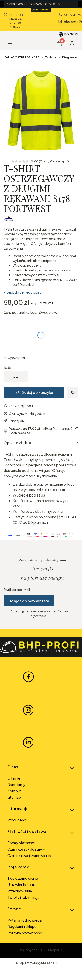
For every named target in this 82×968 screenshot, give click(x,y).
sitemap (14, 797)
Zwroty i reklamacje (23, 897)
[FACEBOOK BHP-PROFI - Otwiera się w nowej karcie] (28, 676)
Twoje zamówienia (22, 878)
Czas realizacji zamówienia (29, 855)
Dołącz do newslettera (28, 600)
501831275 (72, 15)
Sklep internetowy (35, 963)
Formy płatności (21, 842)
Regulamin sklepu (21, 926)
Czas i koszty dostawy (26, 849)
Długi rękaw (70, 57)
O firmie (13, 778)
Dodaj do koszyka (37, 392)
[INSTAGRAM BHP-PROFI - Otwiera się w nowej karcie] (28, 709)
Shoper (53, 950)
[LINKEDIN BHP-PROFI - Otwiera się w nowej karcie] (28, 742)
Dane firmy (16, 784)
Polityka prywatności (25, 932)
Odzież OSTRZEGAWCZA (22, 57)
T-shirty (51, 57)
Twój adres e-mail (17, 590)
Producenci (17, 820)
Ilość (7, 367)
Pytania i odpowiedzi (24, 920)
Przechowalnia (19, 891)
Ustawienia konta (21, 884)
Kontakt (14, 790)
